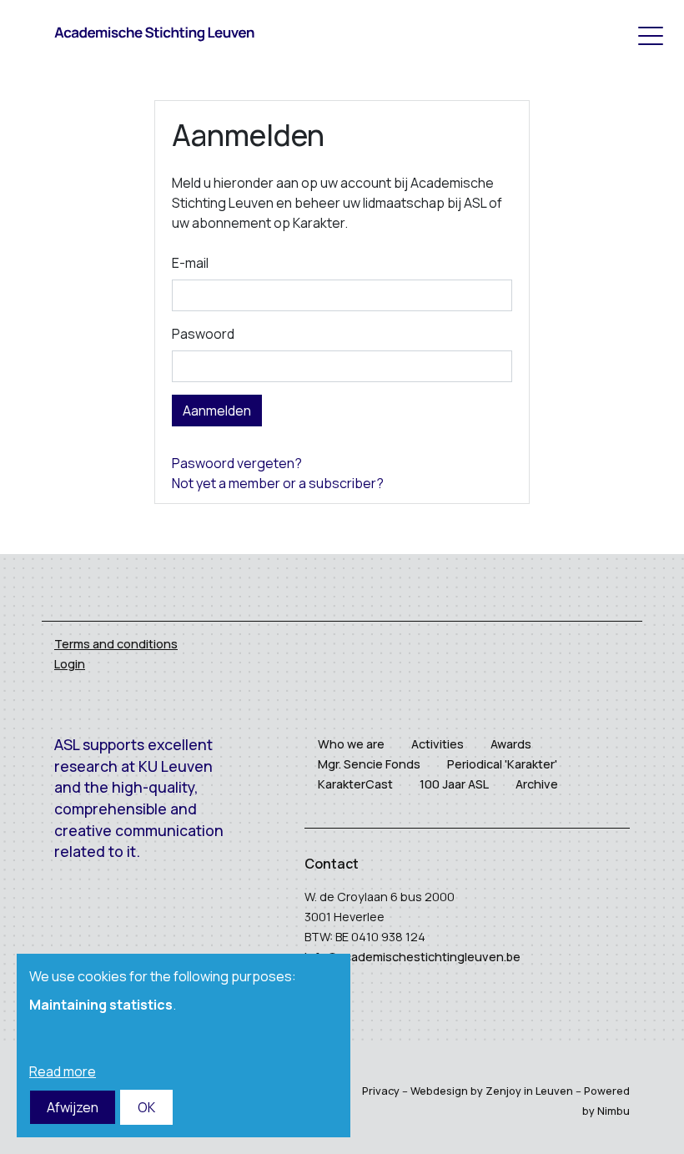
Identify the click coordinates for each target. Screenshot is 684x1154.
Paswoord (203, 334)
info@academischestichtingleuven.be (412, 957)
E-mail (190, 263)
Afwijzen (72, 1107)
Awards (510, 744)
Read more (62, 1071)
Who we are (351, 744)
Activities (437, 744)
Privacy (381, 1090)
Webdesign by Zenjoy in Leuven (491, 1090)
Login (69, 664)
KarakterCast (355, 784)
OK (146, 1107)
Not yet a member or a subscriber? (278, 483)
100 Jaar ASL (454, 784)
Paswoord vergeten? (237, 463)
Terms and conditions (116, 644)
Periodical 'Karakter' (502, 764)
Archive (537, 784)
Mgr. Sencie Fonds (369, 764)
